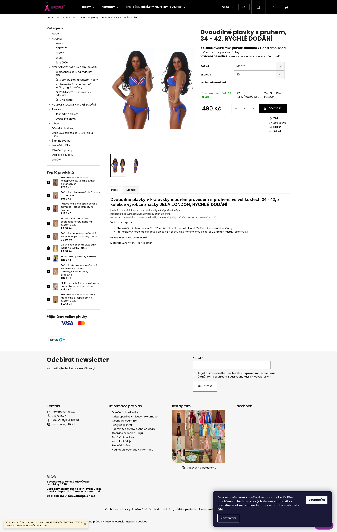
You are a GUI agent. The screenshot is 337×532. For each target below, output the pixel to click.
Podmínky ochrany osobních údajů (133, 429)
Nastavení (228, 518)
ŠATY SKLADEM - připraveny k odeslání (73, 93)
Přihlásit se (205, 386)
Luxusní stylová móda (65, 420)
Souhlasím (317, 500)
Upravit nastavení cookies (131, 521)
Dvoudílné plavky (66, 119)
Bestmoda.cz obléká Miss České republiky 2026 (68, 483)
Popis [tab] (114, 190)
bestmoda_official (63, 424)
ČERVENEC (62, 48)
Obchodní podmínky (124, 420)
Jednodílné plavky (67, 114)
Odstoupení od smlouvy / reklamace (135, 416)
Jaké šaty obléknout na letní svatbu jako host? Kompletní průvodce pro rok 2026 (74, 490)
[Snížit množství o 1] (236, 108)
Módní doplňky (61, 145)
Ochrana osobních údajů (127, 433)
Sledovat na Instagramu (201, 467)
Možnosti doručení (213, 82)
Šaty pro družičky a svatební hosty (77, 79)
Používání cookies (123, 437)
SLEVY (55, 34)
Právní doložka (121, 445)
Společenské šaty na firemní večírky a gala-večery (73, 86)
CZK (243, 7)
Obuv (55, 123)
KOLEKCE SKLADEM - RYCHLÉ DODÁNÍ (74, 104)
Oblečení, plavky (62, 150)
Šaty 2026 (62, 62)
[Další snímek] (192, 88)
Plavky (56, 109)
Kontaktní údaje (121, 441)
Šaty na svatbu (61, 140)
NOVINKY (57, 39)
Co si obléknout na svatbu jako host (71, 496)
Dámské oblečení (62, 128)
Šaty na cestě (64, 100)
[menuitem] (88, 7)
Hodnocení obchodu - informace (132, 449)
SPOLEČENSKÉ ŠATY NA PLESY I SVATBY (74, 67)
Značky (56, 159)
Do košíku (275, 108)
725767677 (59, 416)
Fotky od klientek (122, 425)
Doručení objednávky (125, 412)
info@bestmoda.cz (64, 411)
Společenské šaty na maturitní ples (74, 73)
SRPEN (59, 43)
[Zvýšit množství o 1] (253, 108)
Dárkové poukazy (62, 155)
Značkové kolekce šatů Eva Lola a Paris (72, 134)
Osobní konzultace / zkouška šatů (126, 509)
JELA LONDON (272, 95)
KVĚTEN (60, 58)
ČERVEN (60, 53)
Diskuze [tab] (131, 190)
